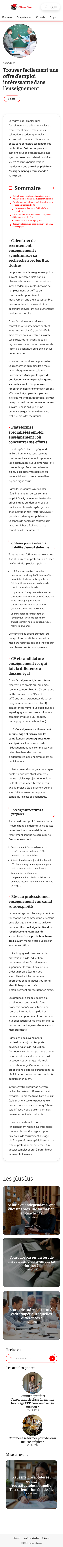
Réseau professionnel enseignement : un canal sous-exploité (33, 225)
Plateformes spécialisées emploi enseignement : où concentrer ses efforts (33, 203)
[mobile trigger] (5, 7)
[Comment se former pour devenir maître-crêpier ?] (32, 1425)
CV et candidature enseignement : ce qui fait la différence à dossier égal (33, 215)
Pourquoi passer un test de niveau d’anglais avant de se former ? (31, 1261)
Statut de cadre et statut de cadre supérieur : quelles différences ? (31, 1313)
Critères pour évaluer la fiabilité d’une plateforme (31, 209)
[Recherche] (46, 7)
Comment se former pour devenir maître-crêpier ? (32, 1440)
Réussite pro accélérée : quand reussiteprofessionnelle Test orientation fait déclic (31, 1483)
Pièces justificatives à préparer (28, 220)
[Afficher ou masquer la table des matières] (47, 188)
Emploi (12, 98)
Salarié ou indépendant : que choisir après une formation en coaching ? (31, 1208)
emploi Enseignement (22, 498)
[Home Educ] (22, 7)
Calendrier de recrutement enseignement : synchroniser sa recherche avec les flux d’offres (33, 197)
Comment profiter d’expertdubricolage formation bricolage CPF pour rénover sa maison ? (32, 1401)
